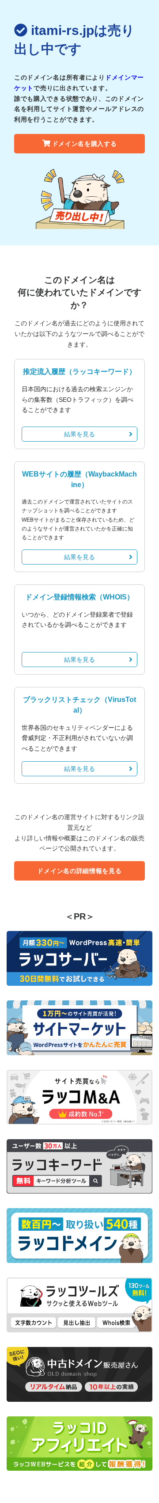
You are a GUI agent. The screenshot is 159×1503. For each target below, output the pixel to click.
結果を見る (79, 434)
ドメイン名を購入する (84, 143)
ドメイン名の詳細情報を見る (79, 870)
